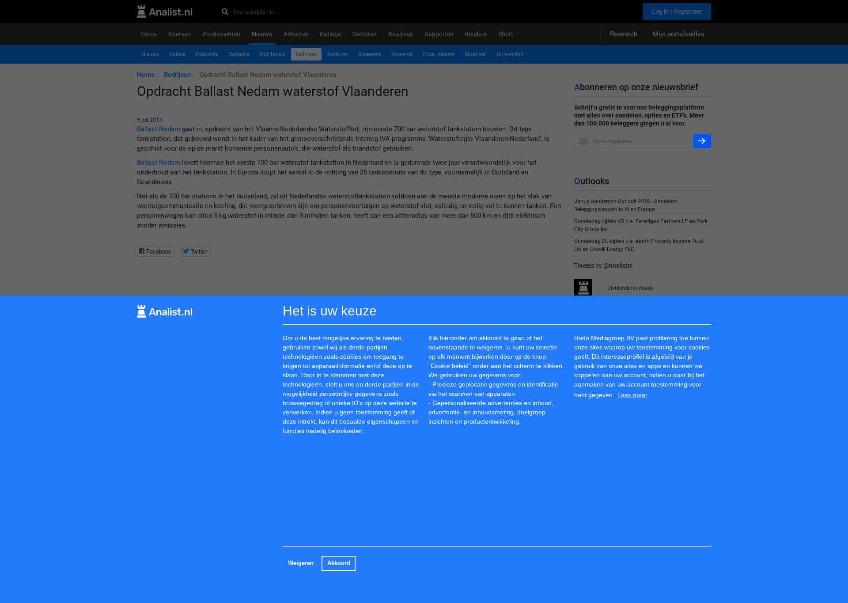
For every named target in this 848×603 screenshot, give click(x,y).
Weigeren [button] (301, 563)
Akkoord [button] (338, 563)
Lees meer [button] (632, 394)
